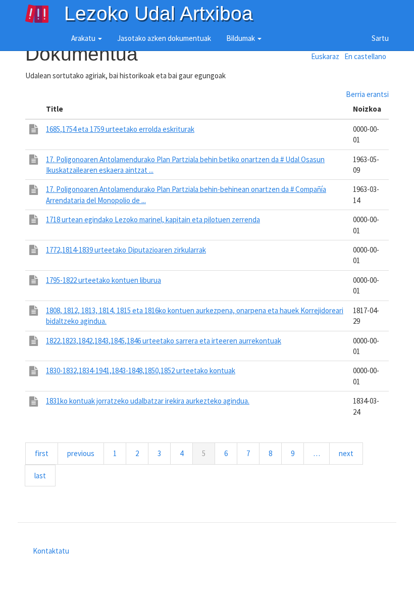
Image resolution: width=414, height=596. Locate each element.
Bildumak (241, 38)
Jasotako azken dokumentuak (164, 38)
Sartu (380, 38)
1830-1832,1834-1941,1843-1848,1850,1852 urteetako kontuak (140, 370)
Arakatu (84, 38)
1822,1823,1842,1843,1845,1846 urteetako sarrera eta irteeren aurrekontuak (163, 340)
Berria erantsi (367, 94)
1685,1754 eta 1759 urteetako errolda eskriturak (120, 129)
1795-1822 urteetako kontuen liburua (103, 280)
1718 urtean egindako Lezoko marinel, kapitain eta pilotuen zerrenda (153, 219)
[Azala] (44, 13)
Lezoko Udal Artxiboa (158, 13)
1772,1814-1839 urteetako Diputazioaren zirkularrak (126, 250)
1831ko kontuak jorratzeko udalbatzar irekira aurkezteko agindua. (147, 401)
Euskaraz (325, 56)
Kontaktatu (51, 551)
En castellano (365, 56)
